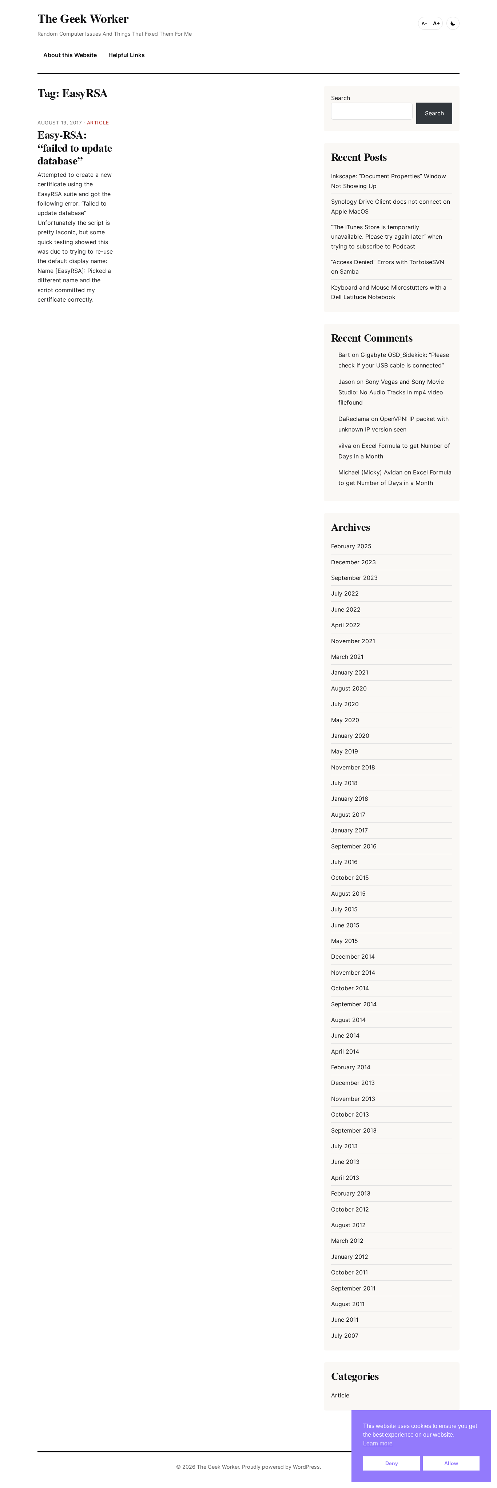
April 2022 (345, 625)
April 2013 (345, 1177)
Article (98, 123)
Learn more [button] (378, 1443)
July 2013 (344, 1146)
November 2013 (353, 1098)
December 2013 (353, 1082)
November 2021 (353, 641)
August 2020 (349, 688)
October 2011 (349, 1272)
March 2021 (347, 656)
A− (425, 23)
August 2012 (348, 1225)
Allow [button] (451, 1463)
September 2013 (354, 1130)
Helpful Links (126, 55)
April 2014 (345, 1051)
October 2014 (350, 988)
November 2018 (353, 767)
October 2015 (350, 877)
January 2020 (350, 735)
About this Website (70, 55)
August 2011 (348, 1304)
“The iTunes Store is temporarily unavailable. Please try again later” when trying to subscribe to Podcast (386, 236)
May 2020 (345, 720)
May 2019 (344, 751)
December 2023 (353, 562)
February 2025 (351, 546)
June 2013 (345, 1161)
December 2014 (353, 956)
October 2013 (350, 1114)
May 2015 (344, 940)
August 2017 (348, 814)
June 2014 (345, 1035)
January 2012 (349, 1256)
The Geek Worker (83, 18)
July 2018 (344, 783)
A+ (436, 23)
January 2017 (349, 830)
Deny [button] (391, 1463)
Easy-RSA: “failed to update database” (74, 147)
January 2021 (349, 672)
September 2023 (354, 577)
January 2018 (349, 798)
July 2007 (344, 1335)
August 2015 (348, 893)
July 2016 (344, 862)
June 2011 (344, 1319)
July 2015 (344, 909)
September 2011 (353, 1288)
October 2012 (350, 1209)
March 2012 (347, 1240)
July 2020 (345, 704)
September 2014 (354, 1004)
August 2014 (348, 1019)
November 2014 (353, 972)
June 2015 (345, 925)
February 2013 (350, 1193)
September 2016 (354, 846)
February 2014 (350, 1067)
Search (340, 98)
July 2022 (345, 593)
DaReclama (353, 418)
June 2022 (346, 609)
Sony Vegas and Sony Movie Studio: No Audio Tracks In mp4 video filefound (391, 392)
